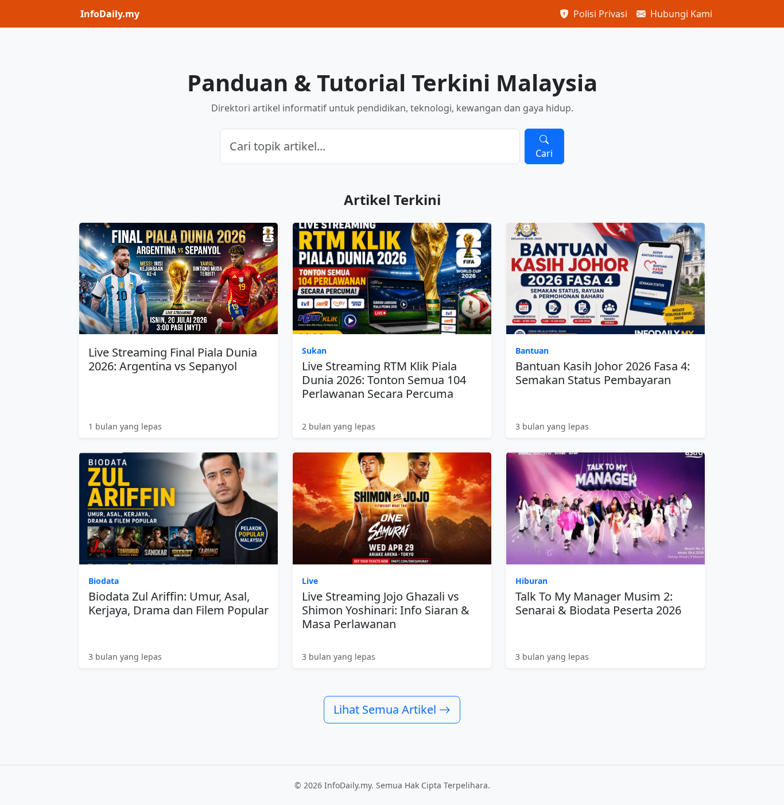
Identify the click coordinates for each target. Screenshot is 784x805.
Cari (544, 153)
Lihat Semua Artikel (386, 709)
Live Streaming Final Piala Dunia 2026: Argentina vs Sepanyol (172, 359)
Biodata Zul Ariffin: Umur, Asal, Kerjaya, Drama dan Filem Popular (178, 603)
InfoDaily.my (109, 13)
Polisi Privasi (599, 13)
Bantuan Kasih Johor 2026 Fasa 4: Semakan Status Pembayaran (602, 373)
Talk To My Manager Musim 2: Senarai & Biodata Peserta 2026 (598, 603)
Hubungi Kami (680, 13)
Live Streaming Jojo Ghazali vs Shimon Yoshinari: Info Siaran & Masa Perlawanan (385, 610)
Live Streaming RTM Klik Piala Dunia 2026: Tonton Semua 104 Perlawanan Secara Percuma (384, 379)
